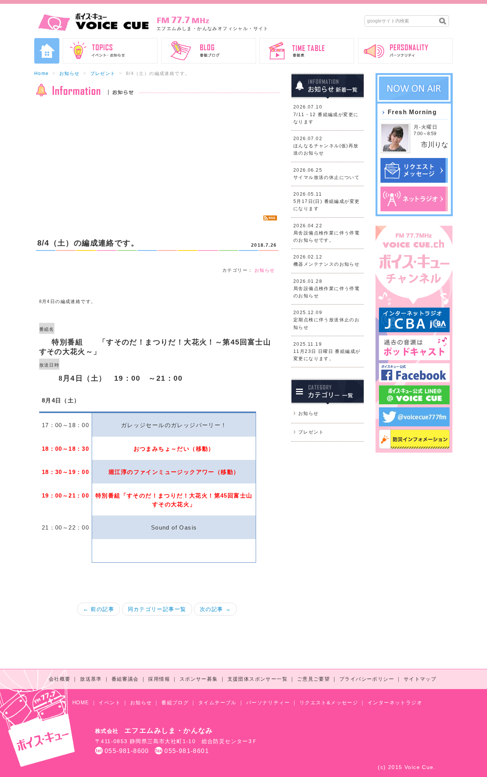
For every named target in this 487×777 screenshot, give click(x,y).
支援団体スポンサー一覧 (258, 679)
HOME (80, 702)
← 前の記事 (98, 609)
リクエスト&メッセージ (328, 702)
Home (41, 73)
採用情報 (159, 679)
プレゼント (103, 73)
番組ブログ (175, 702)
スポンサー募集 (199, 679)
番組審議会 (125, 679)
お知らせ (69, 73)
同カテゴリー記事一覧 (157, 609)
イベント (110, 702)
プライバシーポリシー (366, 679)
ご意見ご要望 (313, 679)
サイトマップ (420, 679)
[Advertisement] (157, 156)
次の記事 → (215, 609)
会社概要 (60, 679)
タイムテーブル (217, 702)
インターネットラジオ (395, 702)
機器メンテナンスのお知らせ (326, 264)
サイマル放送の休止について (326, 177)
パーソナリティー (268, 702)
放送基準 (91, 679)
